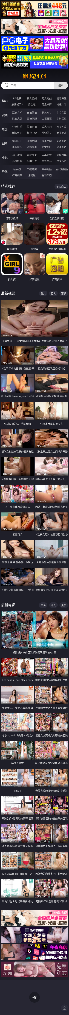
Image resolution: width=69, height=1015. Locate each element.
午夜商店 (32, 169)
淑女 (53, 605)
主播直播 (47, 118)
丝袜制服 (32, 118)
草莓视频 (47, 169)
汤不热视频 (61, 169)
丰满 (43, 605)
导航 (5, 172)
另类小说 (32, 161)
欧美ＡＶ (47, 112)
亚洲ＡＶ (17, 112)
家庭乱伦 (32, 155)
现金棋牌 (47, 104)
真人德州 (32, 98)
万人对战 (47, 98)
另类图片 (62, 147)
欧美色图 (47, 140)
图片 (5, 143)
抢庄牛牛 (62, 104)
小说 (5, 157)
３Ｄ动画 (62, 112)
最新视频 (8, 293)
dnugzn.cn (34, 76)
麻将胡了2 (17, 104)
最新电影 (8, 605)
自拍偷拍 (32, 112)
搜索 (60, 85)
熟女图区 (47, 147)
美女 (43, 293)
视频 (5, 115)
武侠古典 (62, 155)
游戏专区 (62, 98)
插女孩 (17, 169)
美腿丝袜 (17, 147)
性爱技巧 (62, 161)
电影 (5, 129)
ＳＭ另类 (62, 118)
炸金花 (32, 104)
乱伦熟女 (47, 132)
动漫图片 (62, 140)
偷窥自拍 (17, 140)
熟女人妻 (17, 118)
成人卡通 (47, 126)
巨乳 (53, 293)
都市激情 (17, 155)
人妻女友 (47, 155)
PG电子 (17, 98)
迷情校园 (17, 161)
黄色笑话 (47, 161)
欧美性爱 (62, 126)
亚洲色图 (32, 140)
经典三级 (32, 132)
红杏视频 (17, 175)
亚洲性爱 (17, 126)
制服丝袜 (17, 132)
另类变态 (62, 132)
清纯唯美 (32, 147)
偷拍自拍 (32, 126)
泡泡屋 (32, 175)
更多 (63, 293)
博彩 (5, 101)
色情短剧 (47, 175)
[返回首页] (64, 1007)
